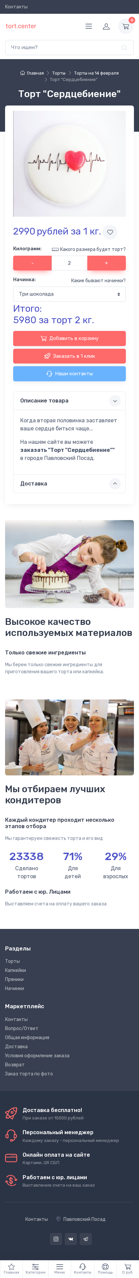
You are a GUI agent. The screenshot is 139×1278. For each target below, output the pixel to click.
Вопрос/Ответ (21, 1028)
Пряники (14, 979)
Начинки (14, 988)
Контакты (16, 7)
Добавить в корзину (74, 338)
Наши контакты (74, 374)
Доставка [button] (33, 483)
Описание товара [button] (44, 400)
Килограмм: (27, 249)
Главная (35, 73)
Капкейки (15, 970)
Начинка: (24, 280)
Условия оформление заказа (37, 1056)
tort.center (20, 26)
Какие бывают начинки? (98, 281)
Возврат (15, 1065)
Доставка (16, 1047)
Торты (12, 961)
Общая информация (27, 1037)
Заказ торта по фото (29, 1074)
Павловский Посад (84, 1219)
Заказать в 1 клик (74, 356)
